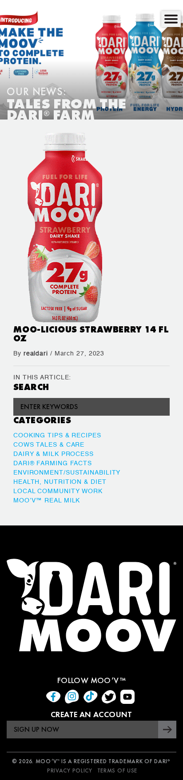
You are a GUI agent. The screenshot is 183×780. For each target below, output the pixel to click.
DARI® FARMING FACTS (52, 463)
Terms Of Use (117, 770)
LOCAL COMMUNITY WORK (58, 491)
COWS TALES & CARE (48, 445)
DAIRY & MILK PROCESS (53, 454)
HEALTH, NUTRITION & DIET (60, 482)
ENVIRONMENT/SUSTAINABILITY (66, 473)
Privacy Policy (69, 770)
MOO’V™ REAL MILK (46, 501)
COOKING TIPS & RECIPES (57, 435)
